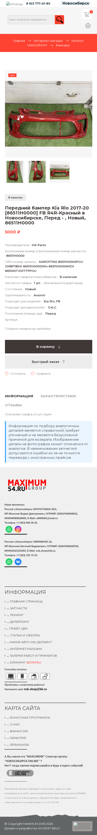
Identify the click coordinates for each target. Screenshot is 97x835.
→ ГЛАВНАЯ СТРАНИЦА (24, 601)
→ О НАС (13, 724)
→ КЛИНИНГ (23, 662)
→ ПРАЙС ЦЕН (17, 628)
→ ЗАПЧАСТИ (16, 608)
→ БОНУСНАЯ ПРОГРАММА (28, 717)
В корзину (46, 346)
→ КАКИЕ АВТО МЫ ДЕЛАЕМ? (29, 642)
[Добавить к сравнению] (41, 373)
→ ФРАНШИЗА (17, 744)
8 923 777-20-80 (38, 3)
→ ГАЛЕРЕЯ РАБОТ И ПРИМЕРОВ (31, 655)
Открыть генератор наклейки (28, 328)
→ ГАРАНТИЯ (16, 738)
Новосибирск (75, 3)
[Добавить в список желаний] (15, 373)
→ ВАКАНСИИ (17, 731)
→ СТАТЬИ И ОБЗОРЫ (23, 635)
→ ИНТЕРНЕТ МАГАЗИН (24, 649)
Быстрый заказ (46, 362)
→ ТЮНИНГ (15, 615)
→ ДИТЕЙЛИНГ (17, 621)
